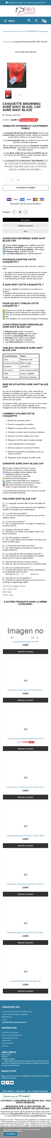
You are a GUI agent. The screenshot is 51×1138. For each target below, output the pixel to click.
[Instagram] (7, 1082)
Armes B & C (6, 1040)
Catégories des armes (10, 1038)
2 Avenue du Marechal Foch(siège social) (17, 1011)
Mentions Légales (8, 1059)
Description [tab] (25, 220)
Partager (14, 212)
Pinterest (26, 212)
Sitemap (5, 1046)
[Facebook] (3, 1082)
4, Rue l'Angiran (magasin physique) (15, 1014)
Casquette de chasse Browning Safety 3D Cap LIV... (25, 884)
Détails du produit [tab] (25, 226)
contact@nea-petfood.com (14, 1022)
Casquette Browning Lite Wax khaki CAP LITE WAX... (25, 933)
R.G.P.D (4, 1057)
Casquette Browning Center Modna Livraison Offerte (25, 836)
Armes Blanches (8, 1043)
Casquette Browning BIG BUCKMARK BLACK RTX (25, 739)
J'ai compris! (10, 1134)
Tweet (20, 212)
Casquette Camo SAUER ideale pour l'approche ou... (25, 787)
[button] (29, 20)
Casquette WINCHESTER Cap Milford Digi (25, 981)
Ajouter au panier (25, 188)
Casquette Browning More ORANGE (25, 642)
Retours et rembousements (12, 1035)
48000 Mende (7, 1017)
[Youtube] (12, 1082)
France (4, 1020)
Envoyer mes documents (10, 1065)
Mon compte (6, 1054)
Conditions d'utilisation (10, 1032)
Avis (25, 231)
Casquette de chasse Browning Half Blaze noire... (25, 690)
